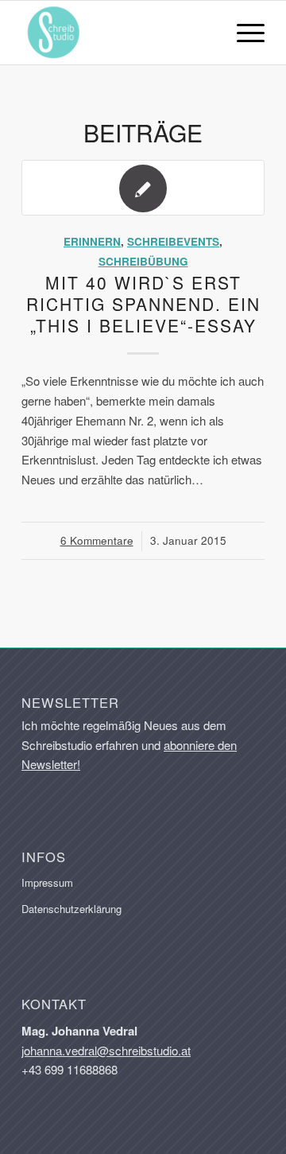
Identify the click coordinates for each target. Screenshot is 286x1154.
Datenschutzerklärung (71, 908)
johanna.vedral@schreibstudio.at (106, 1050)
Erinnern (92, 241)
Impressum (47, 882)
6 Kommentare (96, 540)
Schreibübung (143, 261)
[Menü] (243, 32)
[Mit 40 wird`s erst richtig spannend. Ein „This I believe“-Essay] (143, 188)
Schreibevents (173, 241)
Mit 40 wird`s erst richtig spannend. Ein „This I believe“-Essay (143, 304)
